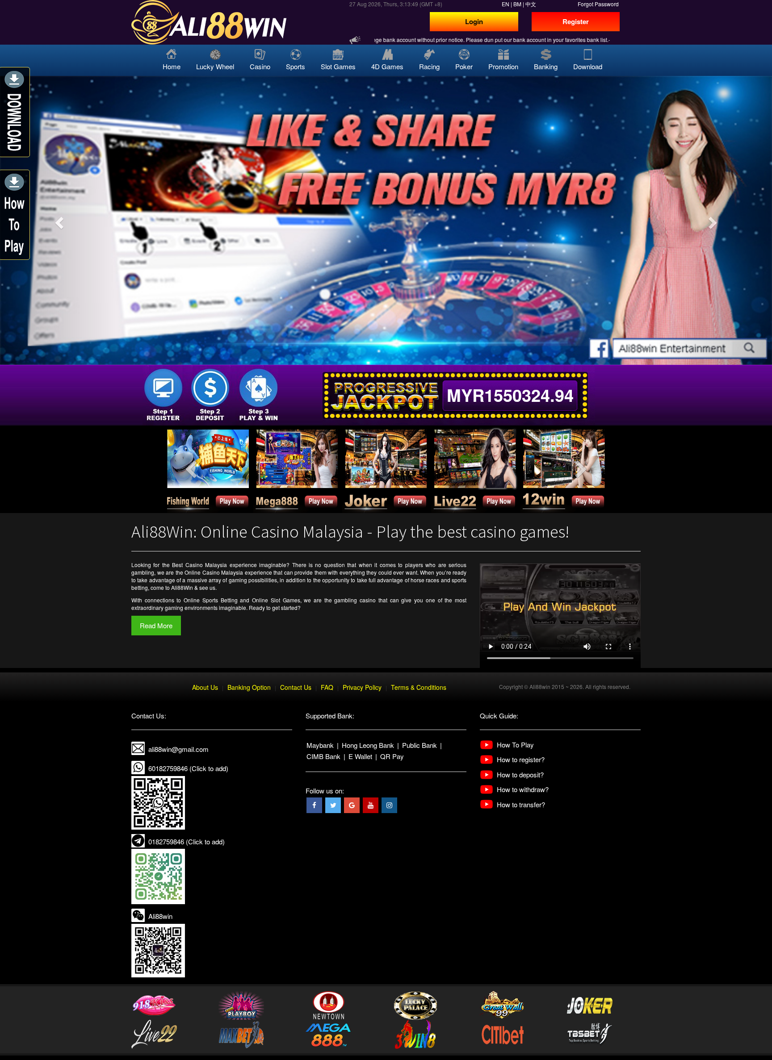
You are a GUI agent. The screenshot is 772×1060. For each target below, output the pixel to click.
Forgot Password (598, 4)
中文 (530, 4)
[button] (58, 220)
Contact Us (295, 687)
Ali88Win (182, 587)
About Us (205, 687)
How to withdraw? (523, 789)
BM (517, 4)
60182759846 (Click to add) (188, 768)
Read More (156, 625)
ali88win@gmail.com (178, 749)
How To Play (515, 744)
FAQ (327, 687)
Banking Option (249, 687)
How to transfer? (521, 804)
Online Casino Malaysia (214, 572)
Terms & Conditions (418, 687)
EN (505, 4)
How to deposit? (520, 774)
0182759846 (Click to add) (186, 841)
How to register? (521, 759)
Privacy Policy (362, 687)
